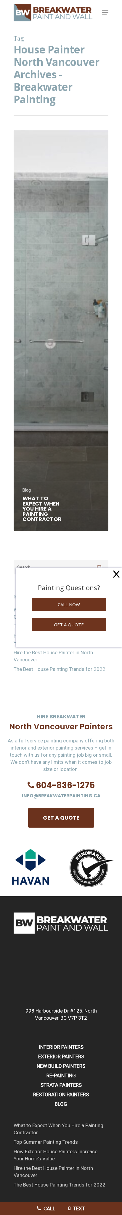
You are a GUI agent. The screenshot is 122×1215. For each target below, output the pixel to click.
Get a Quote (69, 625)
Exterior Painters (61, 1056)
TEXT (78, 1208)
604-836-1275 (65, 785)
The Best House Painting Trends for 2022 (59, 669)
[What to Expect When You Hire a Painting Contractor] (61, 330)
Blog (27, 490)
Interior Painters (61, 1047)
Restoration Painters (61, 1094)
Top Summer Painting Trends (46, 1142)
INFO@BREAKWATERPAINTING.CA (61, 796)
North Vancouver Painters (61, 726)
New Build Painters (61, 1066)
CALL (48, 1208)
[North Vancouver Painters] (61, 937)
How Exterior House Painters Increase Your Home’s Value (55, 1155)
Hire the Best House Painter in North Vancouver (53, 656)
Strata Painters (61, 1085)
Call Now (69, 604)
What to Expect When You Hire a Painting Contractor (58, 1128)
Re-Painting (61, 1075)
